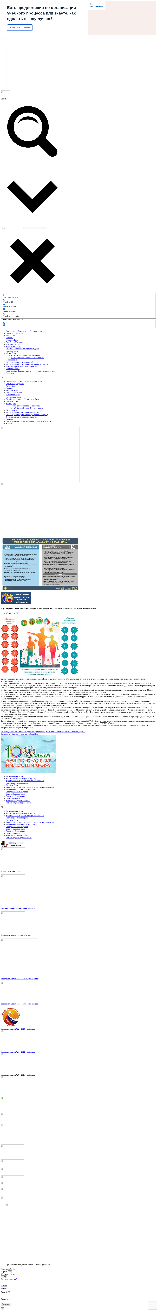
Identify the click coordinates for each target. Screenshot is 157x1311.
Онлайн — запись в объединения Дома (22, 349)
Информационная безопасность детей (22, 789)
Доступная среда (13, 798)
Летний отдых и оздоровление (19, 803)
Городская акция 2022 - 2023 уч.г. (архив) (18, 1029)
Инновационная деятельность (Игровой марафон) (27, 364)
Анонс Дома (11, 335)
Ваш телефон (6, 1299)
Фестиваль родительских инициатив (21, 366)
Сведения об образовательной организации (24, 331)
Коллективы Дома (13, 346)
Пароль (4, 1272)
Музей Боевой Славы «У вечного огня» (27, 358)
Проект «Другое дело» (10, 871)
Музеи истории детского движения (25, 355)
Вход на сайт (6, 1269)
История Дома (12, 340)
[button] (78, 377)
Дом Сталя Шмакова (14, 342)
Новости (9, 338)
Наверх (4, 1286)
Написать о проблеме (20, 28)
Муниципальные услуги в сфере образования (25, 781)
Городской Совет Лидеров (17, 792)
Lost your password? (9, 1279)
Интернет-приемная (14, 776)
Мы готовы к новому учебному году (21, 778)
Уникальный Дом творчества (18, 801)
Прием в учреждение (15, 333)
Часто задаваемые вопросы (17, 783)
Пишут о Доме (12, 785)
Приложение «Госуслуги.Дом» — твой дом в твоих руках (30, 371)
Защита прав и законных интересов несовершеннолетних (30, 787)
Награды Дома (12, 351)
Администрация (13, 344)
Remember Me (9, 1274)
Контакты (10, 373)
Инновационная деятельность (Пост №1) (23, 362)
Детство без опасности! (16, 794)
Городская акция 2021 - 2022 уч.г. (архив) (18, 1052)
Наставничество (13, 369)
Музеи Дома (11, 353)
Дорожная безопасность (16, 796)
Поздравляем (11, 360)
